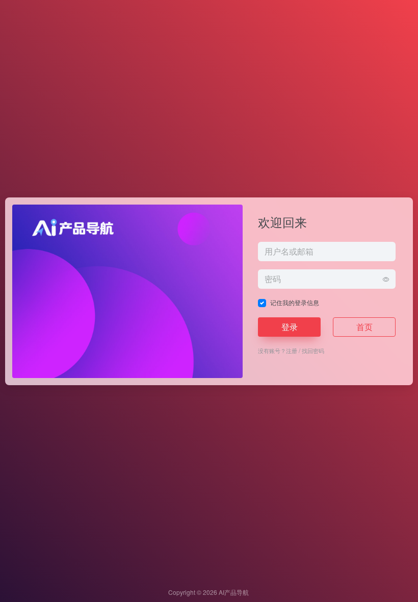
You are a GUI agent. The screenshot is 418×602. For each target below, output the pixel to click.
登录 (289, 327)
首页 (364, 327)
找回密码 (313, 350)
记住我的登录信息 (294, 302)
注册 (291, 350)
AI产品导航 (234, 592)
